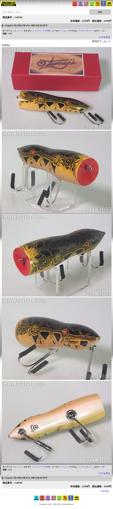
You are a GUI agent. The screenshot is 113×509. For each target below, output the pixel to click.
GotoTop (104, 491)
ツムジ (64, 31)
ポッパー (18, 31)
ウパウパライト (85, 31)
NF (103, 31)
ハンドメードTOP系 (41, 31)
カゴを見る (104, 37)
